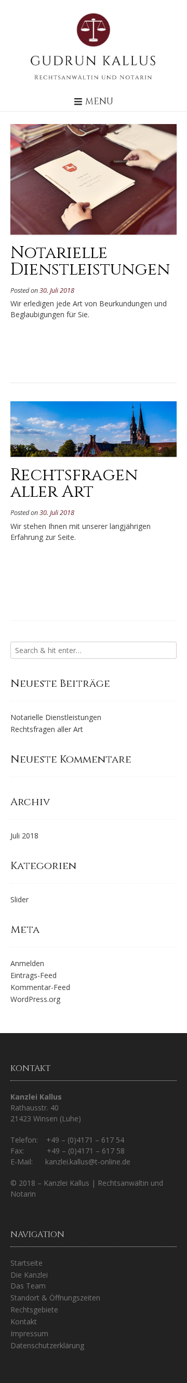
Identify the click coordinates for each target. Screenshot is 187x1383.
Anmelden (27, 963)
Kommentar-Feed (40, 987)
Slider (19, 899)
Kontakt (23, 1321)
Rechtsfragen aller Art (74, 483)
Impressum (29, 1333)
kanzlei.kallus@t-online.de (87, 1162)
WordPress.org (35, 999)
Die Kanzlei (29, 1275)
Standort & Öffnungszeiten (55, 1298)
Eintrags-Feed (33, 975)
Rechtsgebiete (34, 1309)
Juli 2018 (24, 835)
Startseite (26, 1263)
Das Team (28, 1286)
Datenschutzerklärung (47, 1345)
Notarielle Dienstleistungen (90, 261)
